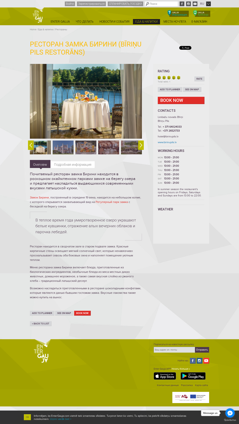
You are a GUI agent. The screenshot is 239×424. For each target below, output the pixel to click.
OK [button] (27, 417)
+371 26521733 (171, 130)
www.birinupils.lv (167, 142)
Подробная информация (72, 164)
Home (33, 29)
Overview (40, 164)
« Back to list (40, 323)
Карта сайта (201, 385)
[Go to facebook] (230, 413)
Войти (70, 3)
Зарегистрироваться (91, 3)
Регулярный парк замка (112, 202)
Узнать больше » (181, 368)
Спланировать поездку (125, 3)
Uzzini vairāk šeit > (60, 419)
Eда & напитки (45, 29)
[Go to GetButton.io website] (230, 420)
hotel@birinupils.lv (168, 136)
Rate (199, 78)
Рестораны (61, 29)
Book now (82, 313)
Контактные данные (168, 385)
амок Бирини (40, 197)
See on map (64, 313)
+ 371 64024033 (172, 126)
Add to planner (42, 313)
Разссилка (187, 385)
